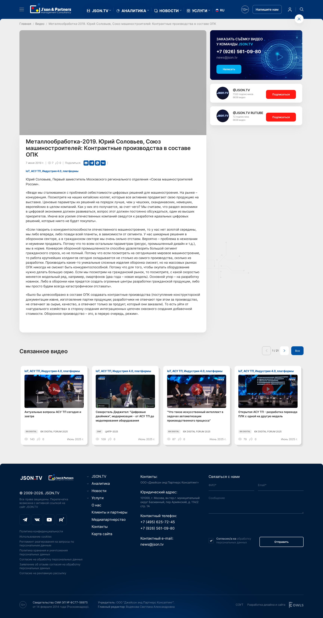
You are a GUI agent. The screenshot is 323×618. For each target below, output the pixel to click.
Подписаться (281, 94)
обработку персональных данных (233, 540)
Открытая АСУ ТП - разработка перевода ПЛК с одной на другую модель (267, 414)
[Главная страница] (50, 8)
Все (297, 350)
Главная (25, 24)
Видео (39, 24)
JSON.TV (100, 11)
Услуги (199, 11)
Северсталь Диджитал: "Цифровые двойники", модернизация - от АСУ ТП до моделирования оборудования (125, 416)
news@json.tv (226, 57)
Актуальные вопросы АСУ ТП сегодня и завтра (52, 414)
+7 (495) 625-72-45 (157, 522)
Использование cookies (35, 536)
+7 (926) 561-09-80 (238, 51)
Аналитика (133, 11)
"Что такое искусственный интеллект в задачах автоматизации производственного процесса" (195, 416)
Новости (169, 11)
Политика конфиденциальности (41, 531)
